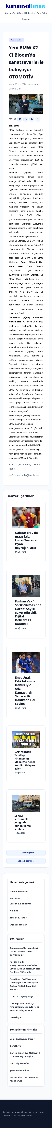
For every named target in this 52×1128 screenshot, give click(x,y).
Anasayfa (10, 13)
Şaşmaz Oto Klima (19, 1070)
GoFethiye (15, 1017)
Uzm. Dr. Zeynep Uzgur (22, 996)
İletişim (26, 18)
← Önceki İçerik (26, 852)
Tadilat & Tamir (18, 917)
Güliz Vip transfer (19, 1063)
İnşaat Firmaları (18, 924)
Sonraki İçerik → (26, 860)
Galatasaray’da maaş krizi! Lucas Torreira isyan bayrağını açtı (24, 951)
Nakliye (14, 910)
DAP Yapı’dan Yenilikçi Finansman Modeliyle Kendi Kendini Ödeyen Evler (25, 1007)
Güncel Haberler (26, 13)
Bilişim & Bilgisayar (20, 903)
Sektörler (42, 13)
